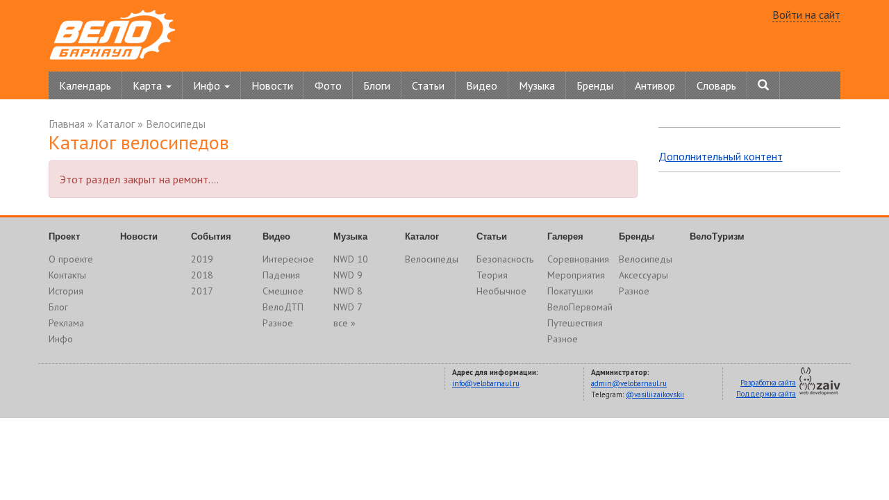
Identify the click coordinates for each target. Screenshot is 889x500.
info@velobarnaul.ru (486, 383)
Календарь (85, 85)
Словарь (716, 85)
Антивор (655, 85)
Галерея (565, 236)
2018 (202, 275)
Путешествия (575, 323)
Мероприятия (576, 275)
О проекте (71, 259)
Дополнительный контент (720, 156)
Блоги (376, 85)
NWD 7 (348, 307)
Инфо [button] (208, 85)
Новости (272, 85)
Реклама (66, 323)
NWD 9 (348, 275)
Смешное (283, 291)
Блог (58, 307)
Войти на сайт (806, 15)
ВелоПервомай (580, 307)
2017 (202, 291)
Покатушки (570, 291)
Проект (64, 236)
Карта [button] (149, 85)
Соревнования (578, 259)
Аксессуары (643, 275)
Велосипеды (176, 124)
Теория (492, 275)
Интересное (288, 259)
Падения (281, 275)
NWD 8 (348, 291)
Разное (278, 323)
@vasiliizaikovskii (655, 394)
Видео (481, 85)
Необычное (501, 291)
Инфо (61, 339)
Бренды (594, 85)
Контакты (67, 275)
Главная (67, 124)
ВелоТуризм (717, 236)
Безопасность (504, 259)
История (66, 291)
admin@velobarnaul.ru (629, 383)
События (211, 236)
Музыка (537, 85)
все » (344, 323)
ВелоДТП (283, 307)
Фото (328, 85)
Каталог (115, 124)
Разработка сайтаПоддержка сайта (766, 388)
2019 (202, 259)
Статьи (428, 85)
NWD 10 (350, 259)
